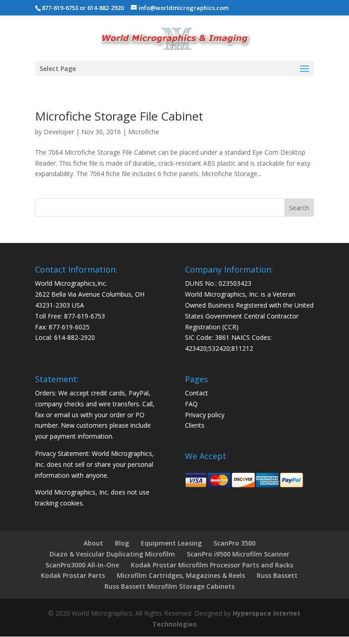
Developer (59, 131)
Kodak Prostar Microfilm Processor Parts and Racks (212, 565)
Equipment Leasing (171, 543)
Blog (122, 543)
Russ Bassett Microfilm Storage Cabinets (169, 586)
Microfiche (143, 131)
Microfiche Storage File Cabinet (119, 116)
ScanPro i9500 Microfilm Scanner (238, 554)
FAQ (191, 403)
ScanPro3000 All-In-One (82, 565)
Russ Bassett (277, 575)
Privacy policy (204, 414)
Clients (194, 425)
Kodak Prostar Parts (73, 575)
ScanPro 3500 (234, 543)
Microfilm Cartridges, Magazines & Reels (181, 575)
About (93, 543)
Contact (196, 393)
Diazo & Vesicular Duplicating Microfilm (112, 554)
